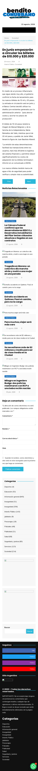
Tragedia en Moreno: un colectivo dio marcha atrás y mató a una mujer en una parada (18, 270)
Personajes (8, 521)
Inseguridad (8, 501)
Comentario (7, 416)
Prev (9, 181)
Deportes (8, 487)
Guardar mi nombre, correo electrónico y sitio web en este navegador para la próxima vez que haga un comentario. (18, 460)
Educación (8, 492)
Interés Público (9, 64)
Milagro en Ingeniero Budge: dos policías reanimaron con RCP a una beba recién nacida (18, 384)
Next (29, 181)
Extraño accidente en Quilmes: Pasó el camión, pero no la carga (18, 299)
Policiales (7, 526)
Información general (11, 497)
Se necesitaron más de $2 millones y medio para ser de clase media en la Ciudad (19, 351)
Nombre (6, 429)
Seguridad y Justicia (11, 541)
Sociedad (18, 64)
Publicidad (8, 531)
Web (4, 448)
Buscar (7, 627)
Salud (6, 536)
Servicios (7, 546)
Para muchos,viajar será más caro (18, 323)
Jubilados (7, 516)
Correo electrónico (10, 438)
